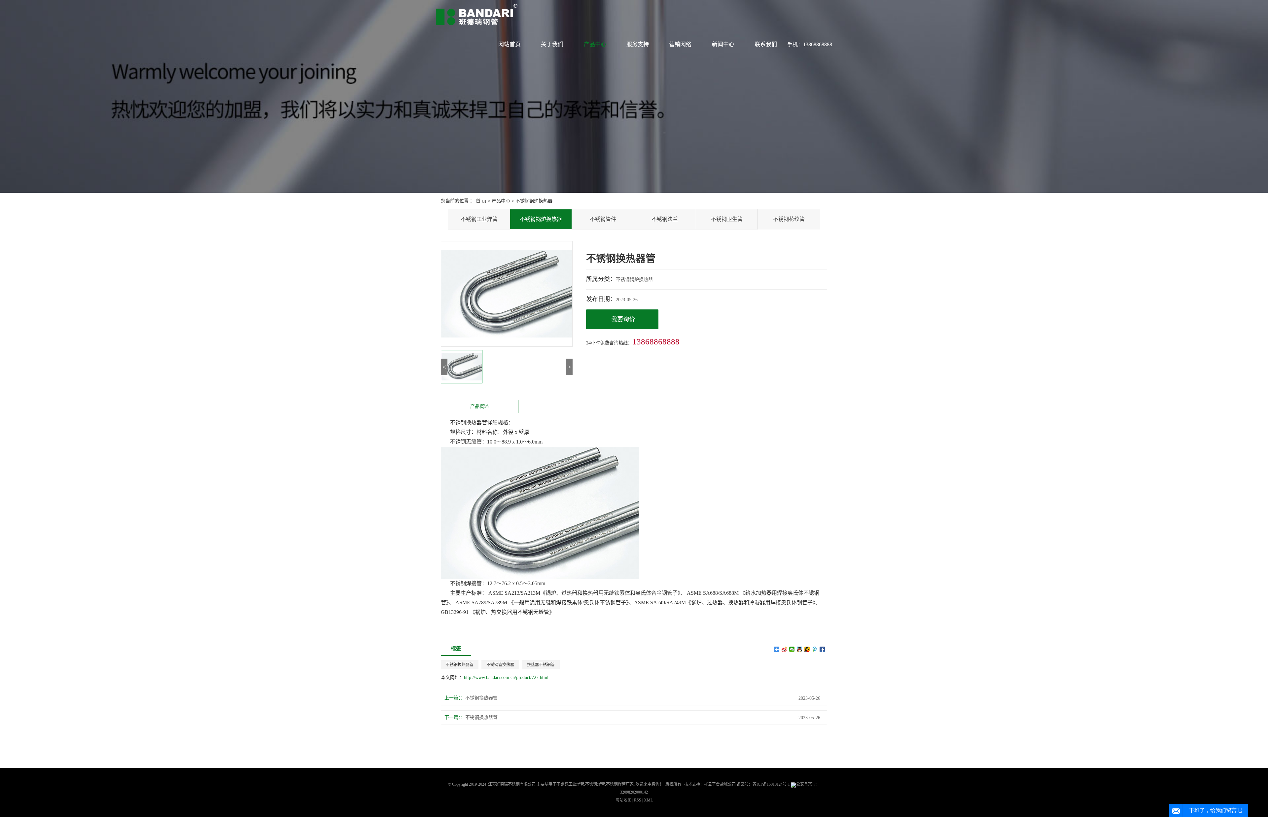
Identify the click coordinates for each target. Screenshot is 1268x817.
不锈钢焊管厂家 (620, 784)
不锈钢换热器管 (460, 664)
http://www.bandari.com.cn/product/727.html (506, 677)
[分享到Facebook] (822, 649)
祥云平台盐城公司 (720, 784)
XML (648, 800)
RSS (637, 800)
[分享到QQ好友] (799, 649)
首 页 (481, 200)
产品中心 (595, 44)
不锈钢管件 (603, 219)
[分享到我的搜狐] (807, 649)
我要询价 (623, 319)
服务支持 (637, 44)
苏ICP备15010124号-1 (771, 784)
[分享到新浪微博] (784, 649)
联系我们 (766, 44)
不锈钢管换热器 (500, 664)
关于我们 (552, 44)
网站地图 (624, 800)
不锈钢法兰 (665, 219)
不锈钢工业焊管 (479, 219)
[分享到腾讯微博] (815, 649)
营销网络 (680, 44)
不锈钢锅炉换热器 (533, 200)
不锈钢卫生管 (727, 219)
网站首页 (509, 44)
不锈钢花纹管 (789, 219)
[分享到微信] (792, 649)
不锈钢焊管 (595, 784)
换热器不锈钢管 (541, 664)
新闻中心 (723, 44)
